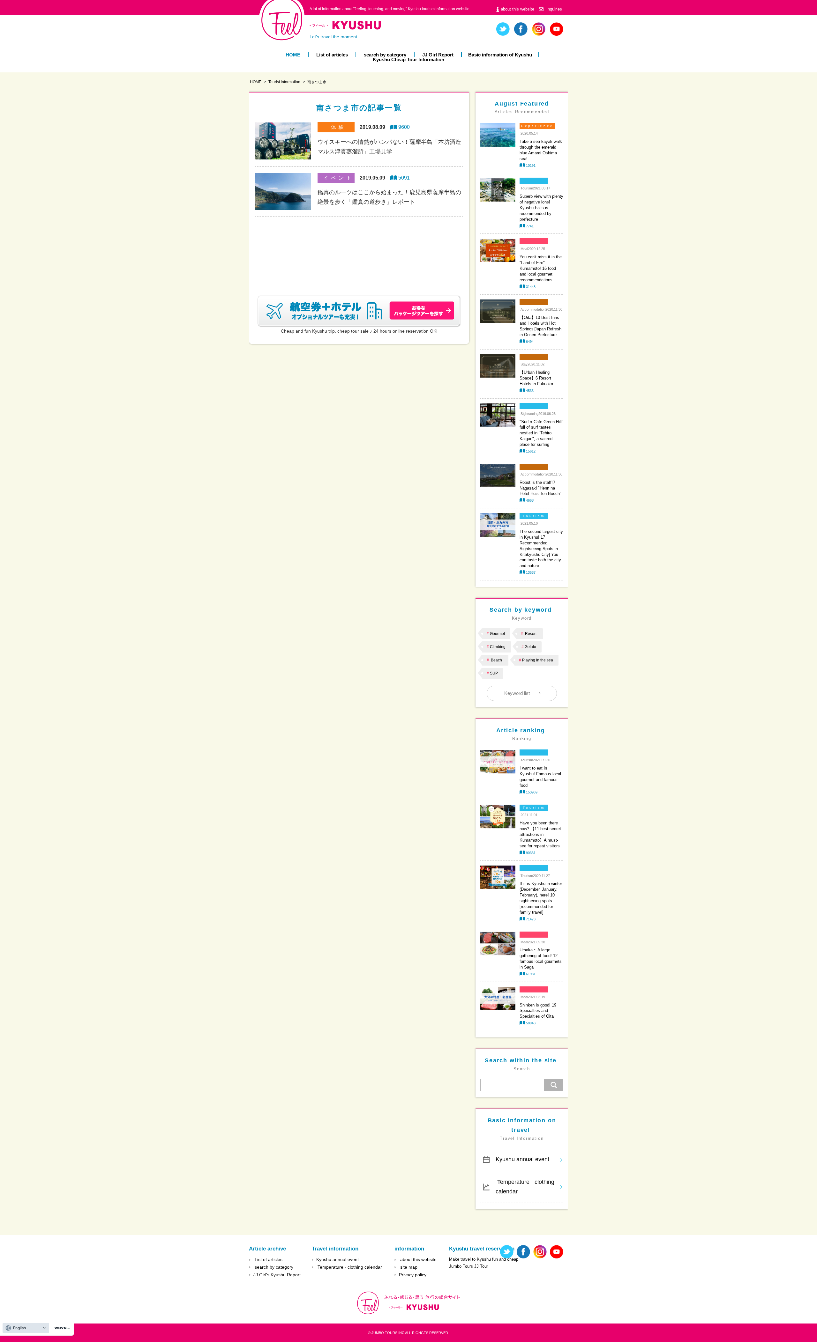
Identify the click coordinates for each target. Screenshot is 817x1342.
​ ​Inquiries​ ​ (554, 9)
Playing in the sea (537, 660)
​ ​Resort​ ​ (530, 633)
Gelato (530, 647)
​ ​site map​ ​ (409, 1267)
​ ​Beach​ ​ (496, 660)
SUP (494, 673)
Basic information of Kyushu (500, 54)
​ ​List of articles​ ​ (332, 54)
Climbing (498, 647)
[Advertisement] (359, 248)
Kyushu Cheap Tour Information (408, 59)
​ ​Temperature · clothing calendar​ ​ (525, 1187)
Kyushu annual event (522, 1159)
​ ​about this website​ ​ (517, 9)
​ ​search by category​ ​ (385, 54)
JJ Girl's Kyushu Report (277, 1274)
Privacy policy (412, 1274)
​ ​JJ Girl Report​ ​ (438, 54)
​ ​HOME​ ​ (293, 54)
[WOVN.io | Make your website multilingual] (61, 1328)
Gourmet (497, 633)
